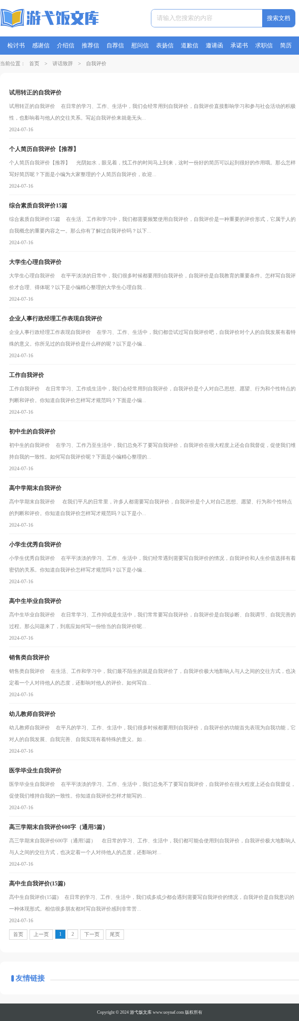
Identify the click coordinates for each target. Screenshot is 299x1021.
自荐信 (115, 45)
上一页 (41, 934)
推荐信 (90, 45)
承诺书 (239, 45)
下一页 (92, 934)
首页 (34, 63)
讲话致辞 (63, 63)
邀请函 (214, 45)
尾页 (115, 934)
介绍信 (65, 45)
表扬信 (165, 45)
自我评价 (96, 63)
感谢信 (41, 45)
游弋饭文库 (141, 1012)
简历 (286, 45)
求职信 (264, 45)
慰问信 (140, 45)
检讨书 (16, 45)
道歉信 (189, 45)
